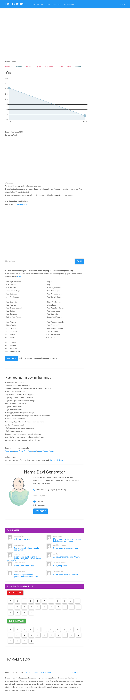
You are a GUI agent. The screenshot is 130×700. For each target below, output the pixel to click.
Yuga (16, 451)
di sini (19, 277)
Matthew (78, 67)
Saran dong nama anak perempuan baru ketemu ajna (26, 576)
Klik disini (11, 358)
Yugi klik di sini (21, 204)
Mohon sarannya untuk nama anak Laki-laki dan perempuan (67, 540)
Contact (36, 672)
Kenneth (19, 67)
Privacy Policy (46, 672)
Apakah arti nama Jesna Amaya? (66, 557)
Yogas (45, 451)
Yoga (7, 451)
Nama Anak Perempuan (24, 566)
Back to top (76, 672)
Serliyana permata (60, 566)
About (28, 672)
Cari (79, 261)
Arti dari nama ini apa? (23, 539)
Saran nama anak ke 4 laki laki (65, 575)
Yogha (51, 451)
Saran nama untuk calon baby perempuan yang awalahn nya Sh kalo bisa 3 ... (24, 559)
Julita (69, 67)
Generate (40, 511)
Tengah (52, 490)
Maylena (38, 67)
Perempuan (40, 505)
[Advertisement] (44, 30)
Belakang (62, 490)
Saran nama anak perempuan (65, 548)
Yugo (26, 451)
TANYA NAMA (69, 4)
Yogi (11, 451)
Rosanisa (8, 67)
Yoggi (40, 451)
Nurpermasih (49, 67)
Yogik (35, 451)
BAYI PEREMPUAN (53, 4)
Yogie (21, 451)
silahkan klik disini (56, 460)
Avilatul (28, 67)
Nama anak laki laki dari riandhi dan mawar (26, 549)
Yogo (30, 451)
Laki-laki (39, 501)
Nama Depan (41, 490)
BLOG (122, 4)
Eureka (60, 67)
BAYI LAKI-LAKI (37, 4)
